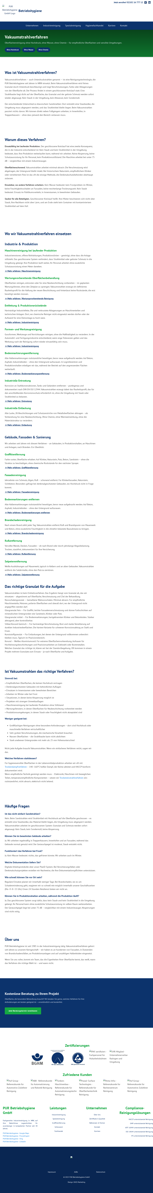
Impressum (52, 1172)
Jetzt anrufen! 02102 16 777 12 (128, 2)
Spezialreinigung (73, 25)
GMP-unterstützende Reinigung (141, 1123)
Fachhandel (59, 1131)
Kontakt (123, 25)
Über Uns (97, 1115)
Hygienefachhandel (94, 25)
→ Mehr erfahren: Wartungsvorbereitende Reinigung (29, 298)
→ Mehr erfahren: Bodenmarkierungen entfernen (27, 512)
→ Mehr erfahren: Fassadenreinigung (22, 492)
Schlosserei (59, 1127)
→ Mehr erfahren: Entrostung (18, 401)
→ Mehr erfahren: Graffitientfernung (21, 467)
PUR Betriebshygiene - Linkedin (14, 1142)
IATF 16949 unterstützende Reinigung (139, 1128)
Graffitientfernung (58, 1123)
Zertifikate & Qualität (97, 1119)
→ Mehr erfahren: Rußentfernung (20, 554)
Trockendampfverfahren (16, 766)
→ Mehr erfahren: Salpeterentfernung (22, 574)
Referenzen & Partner (97, 1123)
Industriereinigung (51, 25)
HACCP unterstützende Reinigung (141, 1119)
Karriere (111, 25)
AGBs (76, 1172)
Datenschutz (100, 1172)
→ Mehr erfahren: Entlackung (18, 425)
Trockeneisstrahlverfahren (71, 777)
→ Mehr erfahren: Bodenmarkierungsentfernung (27, 373)
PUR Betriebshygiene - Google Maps (16, 1133)
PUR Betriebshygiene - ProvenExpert (16, 1136)
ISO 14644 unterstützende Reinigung (139, 1132)
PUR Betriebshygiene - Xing (13, 1139)
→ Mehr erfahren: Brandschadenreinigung (24, 533)
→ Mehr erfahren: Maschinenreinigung (23, 271)
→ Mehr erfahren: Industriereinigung (22, 322)
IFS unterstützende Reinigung (142, 1136)
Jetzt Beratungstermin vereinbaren (23, 1011)
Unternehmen (32, 25)
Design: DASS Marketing (76, 1182)
